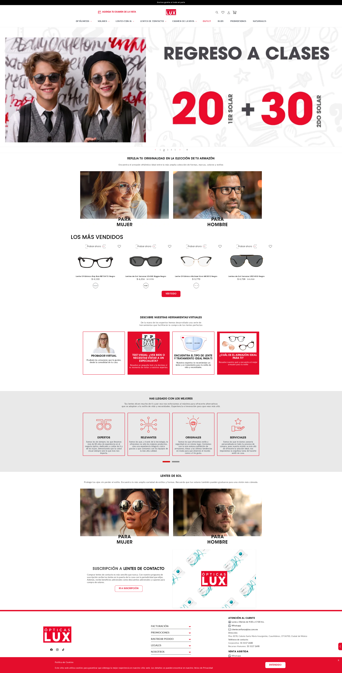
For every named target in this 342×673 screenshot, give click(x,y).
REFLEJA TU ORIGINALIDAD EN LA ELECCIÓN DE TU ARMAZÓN (171, 158)
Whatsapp (236, 625)
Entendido (275, 665)
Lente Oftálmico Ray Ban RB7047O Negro (95, 276)
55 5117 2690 (253, 646)
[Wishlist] (223, 12)
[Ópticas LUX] (171, 12)
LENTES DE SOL (171, 476)
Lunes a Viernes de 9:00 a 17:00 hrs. (248, 622)
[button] (83, 21)
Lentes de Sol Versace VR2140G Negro (246, 276)
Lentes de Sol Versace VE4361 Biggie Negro (145, 276)
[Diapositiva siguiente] (180, 150)
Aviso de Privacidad (203, 668)
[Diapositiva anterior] (155, 150)
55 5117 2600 (246, 643)
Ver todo (171, 294)
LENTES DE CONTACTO (144, 569)
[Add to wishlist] (119, 247)
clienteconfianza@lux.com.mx (245, 629)
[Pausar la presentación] (187, 150)
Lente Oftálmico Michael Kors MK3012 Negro (196, 276)
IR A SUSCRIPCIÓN (129, 589)
